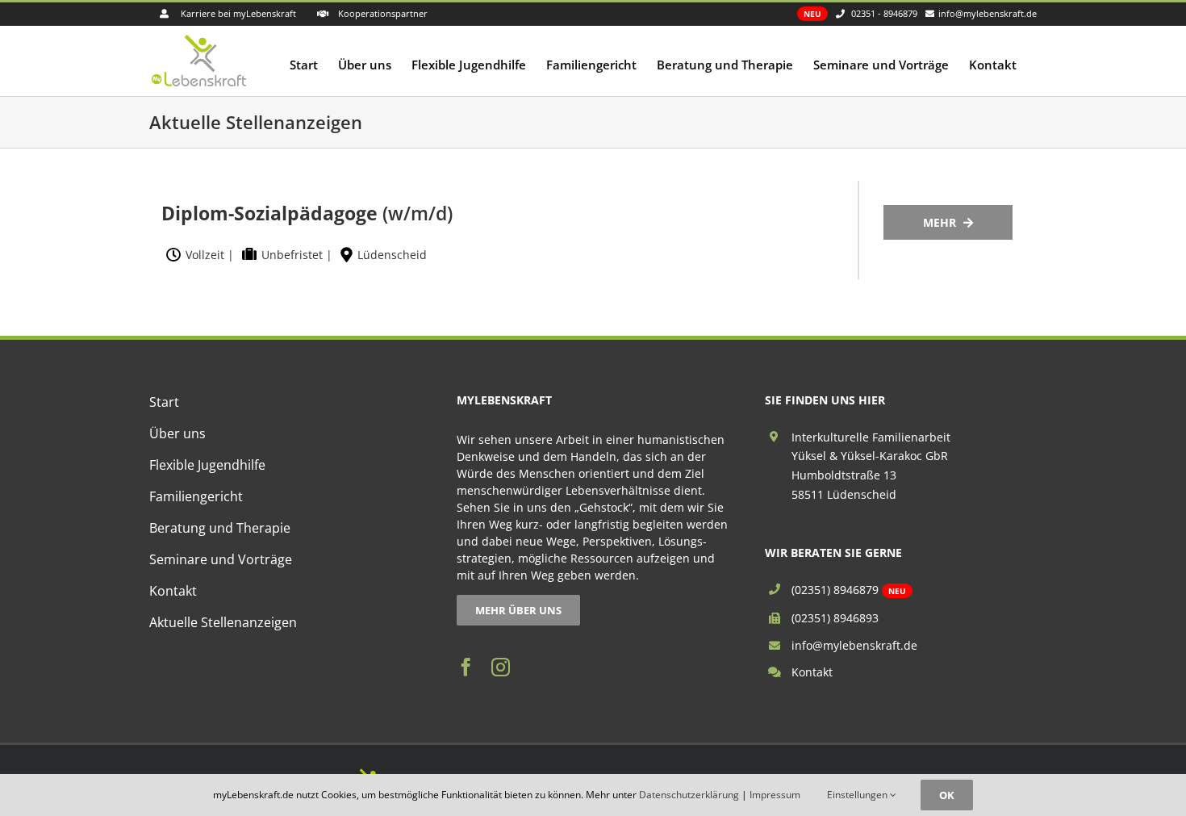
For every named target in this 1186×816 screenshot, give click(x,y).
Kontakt (812, 672)
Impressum (775, 794)
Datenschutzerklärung (689, 794)
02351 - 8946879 (884, 13)
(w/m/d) (307, 213)
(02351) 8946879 (835, 589)
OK (946, 795)
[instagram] (500, 667)
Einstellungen (858, 794)
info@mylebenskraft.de (854, 645)
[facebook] (466, 667)
